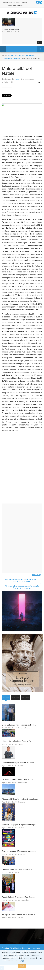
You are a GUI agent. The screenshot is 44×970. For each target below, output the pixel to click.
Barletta (20, 766)
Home (10, 55)
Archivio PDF (12, 2)
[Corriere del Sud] (22, 12)
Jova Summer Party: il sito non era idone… (19, 762)
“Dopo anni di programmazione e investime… (20, 799)
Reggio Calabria (23, 900)
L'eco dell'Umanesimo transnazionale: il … (19, 725)
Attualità (20, 918)
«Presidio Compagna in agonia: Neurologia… (19, 824)
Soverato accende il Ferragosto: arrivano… (19, 851)
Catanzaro (21, 802)
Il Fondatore (24, 2)
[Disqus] (22, 470)
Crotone (17, 31)
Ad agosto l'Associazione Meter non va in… (19, 914)
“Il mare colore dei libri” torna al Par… (17, 741)
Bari (19, 872)
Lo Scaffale (9, 5)
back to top (36, 575)
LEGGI (22, 961)
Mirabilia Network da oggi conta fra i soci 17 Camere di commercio (22, 587)
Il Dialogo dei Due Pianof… (11, 29)
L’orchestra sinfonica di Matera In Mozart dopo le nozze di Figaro (21, 580)
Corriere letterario (24, 728)
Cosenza (21, 828)
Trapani (20, 744)
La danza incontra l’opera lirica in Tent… (18, 779)
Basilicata (8, 58)
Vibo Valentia (22, 783)
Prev (38, 42)
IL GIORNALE (5, 2)
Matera (17, 58)
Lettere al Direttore (17, 5)
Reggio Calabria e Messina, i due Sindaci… (19, 897)
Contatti (18, 2)
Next (41, 42)
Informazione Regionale (24, 55)
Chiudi (22, 966)
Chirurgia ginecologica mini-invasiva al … (18, 869)
